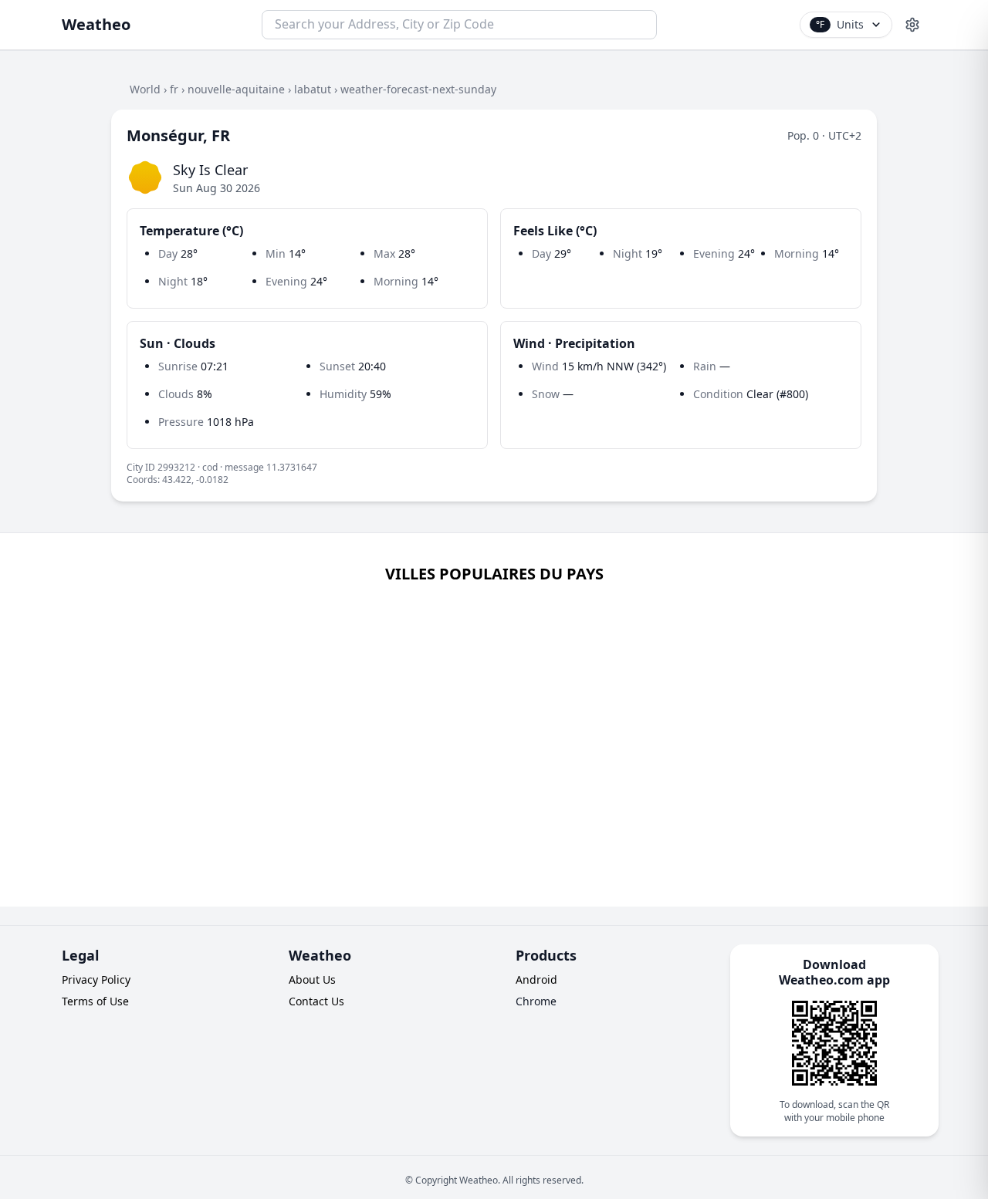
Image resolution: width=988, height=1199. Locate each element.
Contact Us (316, 1001)
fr (174, 89)
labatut (312, 89)
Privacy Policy (96, 979)
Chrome (536, 1001)
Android (536, 979)
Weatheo (96, 24)
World (145, 89)
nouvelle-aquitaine (236, 89)
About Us (312, 979)
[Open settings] (912, 25)
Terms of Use (95, 1001)
